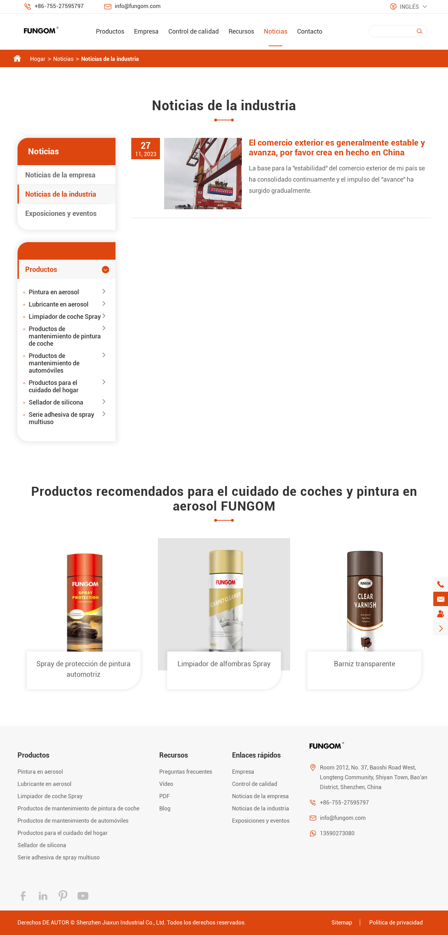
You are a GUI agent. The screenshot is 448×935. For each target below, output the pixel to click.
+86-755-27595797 (59, 6)
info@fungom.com (138, 6)
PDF (164, 796)
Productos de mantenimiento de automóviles (54, 363)
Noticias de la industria (110, 59)
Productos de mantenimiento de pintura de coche (65, 336)
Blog (164, 808)
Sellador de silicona (56, 402)
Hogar (38, 59)
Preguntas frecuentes (185, 771)
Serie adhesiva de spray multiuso (61, 418)
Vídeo (166, 784)
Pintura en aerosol (54, 292)
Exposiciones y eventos (61, 213)
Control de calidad (193, 31)
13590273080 (337, 833)
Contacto (309, 31)
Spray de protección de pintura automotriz (83, 669)
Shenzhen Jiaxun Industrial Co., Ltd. (121, 922)
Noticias (275, 31)
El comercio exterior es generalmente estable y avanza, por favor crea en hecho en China (337, 147)
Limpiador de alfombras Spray (224, 664)
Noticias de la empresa (60, 175)
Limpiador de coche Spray (65, 316)
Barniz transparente (364, 664)
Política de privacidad (396, 922)
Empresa (146, 31)
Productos (110, 31)
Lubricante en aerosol (59, 304)
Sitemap (341, 922)
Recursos (241, 31)
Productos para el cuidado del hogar (53, 386)
